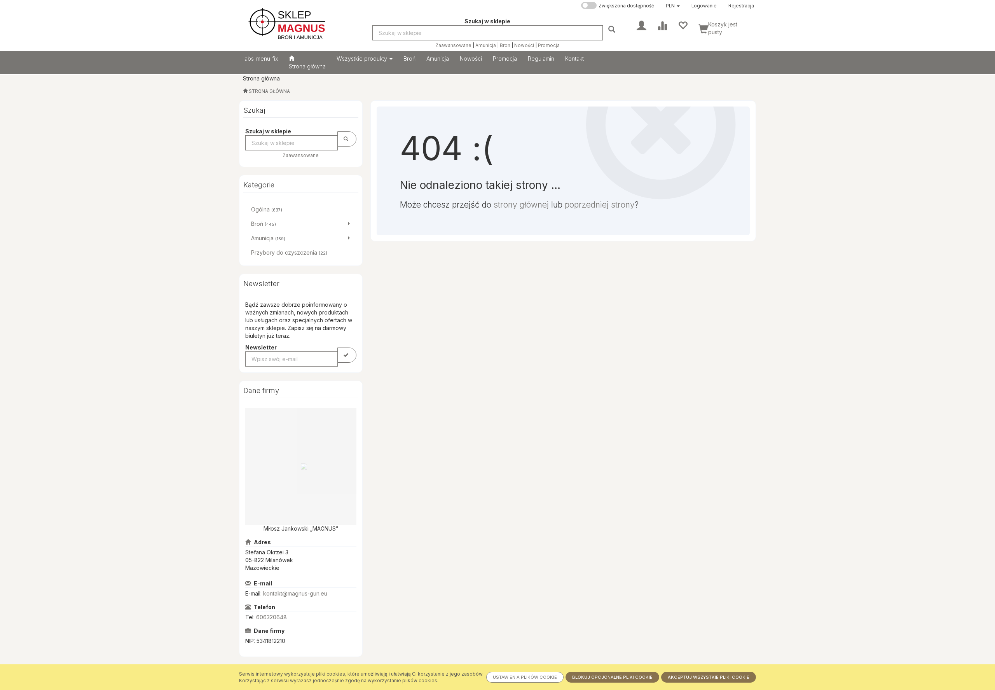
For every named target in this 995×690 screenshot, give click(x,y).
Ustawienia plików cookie (525, 677)
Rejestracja (741, 6)
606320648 (271, 617)
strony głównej (521, 205)
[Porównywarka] (662, 25)
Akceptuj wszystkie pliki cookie (708, 677)
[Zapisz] (346, 355)
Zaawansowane (453, 45)
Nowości (524, 45)
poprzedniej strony (600, 205)
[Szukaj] (612, 29)
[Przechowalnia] (683, 25)
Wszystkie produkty (363, 58)
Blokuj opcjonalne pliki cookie (612, 677)
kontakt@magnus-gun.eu (295, 593)
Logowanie (704, 6)
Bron (505, 45)
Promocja (549, 45)
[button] (673, 6)
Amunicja (485, 45)
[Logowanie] (641, 25)
